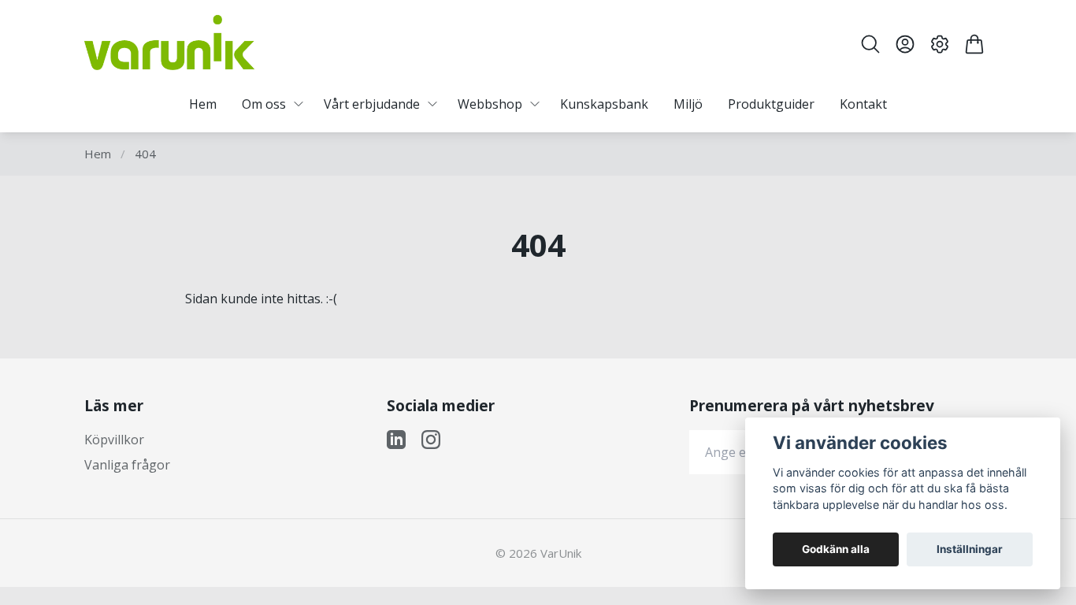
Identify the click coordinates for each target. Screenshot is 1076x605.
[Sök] (870, 44)
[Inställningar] (939, 44)
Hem (97, 153)
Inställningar (970, 549)
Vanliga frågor (127, 464)
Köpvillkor (114, 439)
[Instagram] (430, 439)
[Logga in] (905, 44)
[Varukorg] (974, 44)
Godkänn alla (836, 549)
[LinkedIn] (396, 439)
